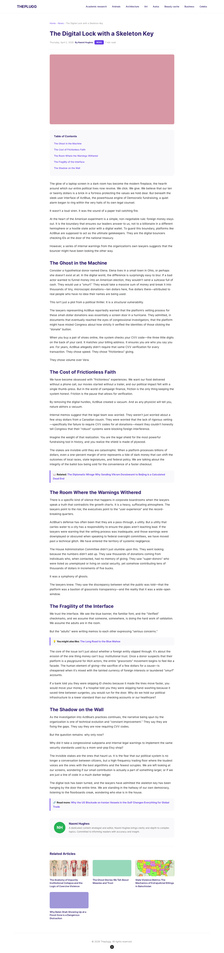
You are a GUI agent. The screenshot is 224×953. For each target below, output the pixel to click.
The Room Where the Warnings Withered (76, 155)
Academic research (96, 6)
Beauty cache (171, 6)
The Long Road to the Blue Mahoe (100, 641)
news (99, 42)
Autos (156, 6)
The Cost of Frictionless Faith (69, 149)
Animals (116, 6)
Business (189, 6)
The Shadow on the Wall (67, 168)
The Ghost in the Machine (67, 143)
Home (53, 23)
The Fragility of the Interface (69, 161)
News (61, 23)
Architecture (132, 6)
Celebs (203, 6)
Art (146, 6)
